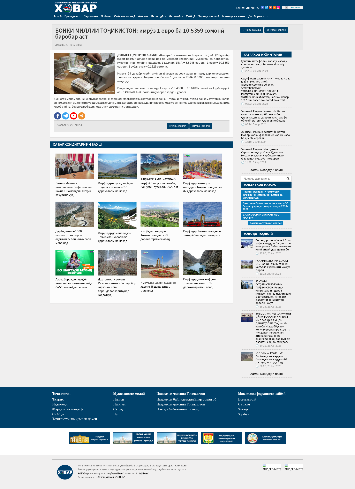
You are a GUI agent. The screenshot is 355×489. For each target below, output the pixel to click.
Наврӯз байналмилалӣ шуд (177, 409)
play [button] (286, 7)
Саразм (244, 404)
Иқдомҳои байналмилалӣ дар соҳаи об (186, 400)
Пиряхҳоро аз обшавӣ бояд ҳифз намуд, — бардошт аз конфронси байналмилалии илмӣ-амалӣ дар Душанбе (274, 244)
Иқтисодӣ (60, 404)
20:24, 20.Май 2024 (254, 71)
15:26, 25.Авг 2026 (268, 306)
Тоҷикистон (61, 394)
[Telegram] (65, 115)
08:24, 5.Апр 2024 (253, 124)
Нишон (118, 400)
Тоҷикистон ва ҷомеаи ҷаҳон (74, 419)
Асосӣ (58, 16)
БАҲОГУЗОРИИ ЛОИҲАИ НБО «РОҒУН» (261, 216)
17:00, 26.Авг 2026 (268, 253)
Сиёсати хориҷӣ (124, 16)
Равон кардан (276, 30)
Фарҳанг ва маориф (67, 409)
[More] (81, 115)
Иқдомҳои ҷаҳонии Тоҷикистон (181, 394)
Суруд (118, 409)
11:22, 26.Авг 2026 (268, 273)
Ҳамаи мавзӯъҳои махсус (266, 223)
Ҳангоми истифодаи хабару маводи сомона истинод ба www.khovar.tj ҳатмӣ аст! (264, 64)
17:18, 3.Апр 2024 (253, 141)
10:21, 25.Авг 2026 (268, 345)
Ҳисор (243, 409)
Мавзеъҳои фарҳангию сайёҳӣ (262, 394)
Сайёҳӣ (190, 16)
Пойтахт (106, 16)
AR (252, 8)
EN (247, 8)
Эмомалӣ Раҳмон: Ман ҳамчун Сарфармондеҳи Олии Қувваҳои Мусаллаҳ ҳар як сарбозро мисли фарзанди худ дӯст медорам (262, 153)
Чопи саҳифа (251, 30)
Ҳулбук (243, 414)
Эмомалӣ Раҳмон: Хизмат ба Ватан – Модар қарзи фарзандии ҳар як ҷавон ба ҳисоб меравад (266, 135)
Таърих (58, 400)
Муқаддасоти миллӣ (129, 394)
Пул (116, 414)
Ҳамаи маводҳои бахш (266, 170)
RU (242, 8)
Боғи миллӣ (247, 400)
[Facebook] (57, 115)
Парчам (119, 404)
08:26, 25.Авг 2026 (268, 366)
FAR (258, 8)
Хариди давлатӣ (208, 16)
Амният (143, 16)
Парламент (91, 16)
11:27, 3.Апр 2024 (253, 162)
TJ (237, 8)
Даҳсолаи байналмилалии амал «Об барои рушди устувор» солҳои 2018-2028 (265, 206)
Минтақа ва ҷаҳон (234, 16)
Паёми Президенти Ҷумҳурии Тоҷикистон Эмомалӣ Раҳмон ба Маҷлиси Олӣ (262, 194)
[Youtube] (73, 115)
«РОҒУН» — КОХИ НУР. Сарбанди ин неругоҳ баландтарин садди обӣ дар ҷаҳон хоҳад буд (271, 357)
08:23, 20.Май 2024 (254, 103)
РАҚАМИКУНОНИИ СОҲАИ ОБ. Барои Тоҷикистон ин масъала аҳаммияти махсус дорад (273, 265)
